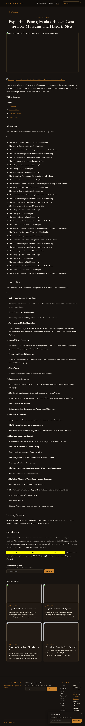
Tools (51, 3)
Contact (63, 688)
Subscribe (49, 571)
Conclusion (13, 117)
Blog (57, 3)
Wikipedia (75, 694)
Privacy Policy (62, 692)
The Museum (41, 3)
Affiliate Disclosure (63, 709)
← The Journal (12, 12)
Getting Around (15, 113)
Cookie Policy (62, 705)
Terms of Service (63, 697)
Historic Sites (14, 110)
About (62, 686)
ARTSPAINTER (14, 3)
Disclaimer (63, 701)
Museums (12, 106)
